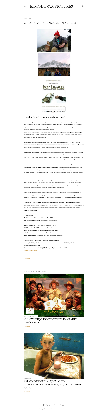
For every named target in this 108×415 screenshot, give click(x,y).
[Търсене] (83, 6)
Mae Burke (66, 409)
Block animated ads (30, 250)
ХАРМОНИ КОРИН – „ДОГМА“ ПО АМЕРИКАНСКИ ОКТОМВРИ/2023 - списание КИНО (52, 384)
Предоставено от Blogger (55, 405)
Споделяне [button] (27, 258)
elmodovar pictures (51, 6)
